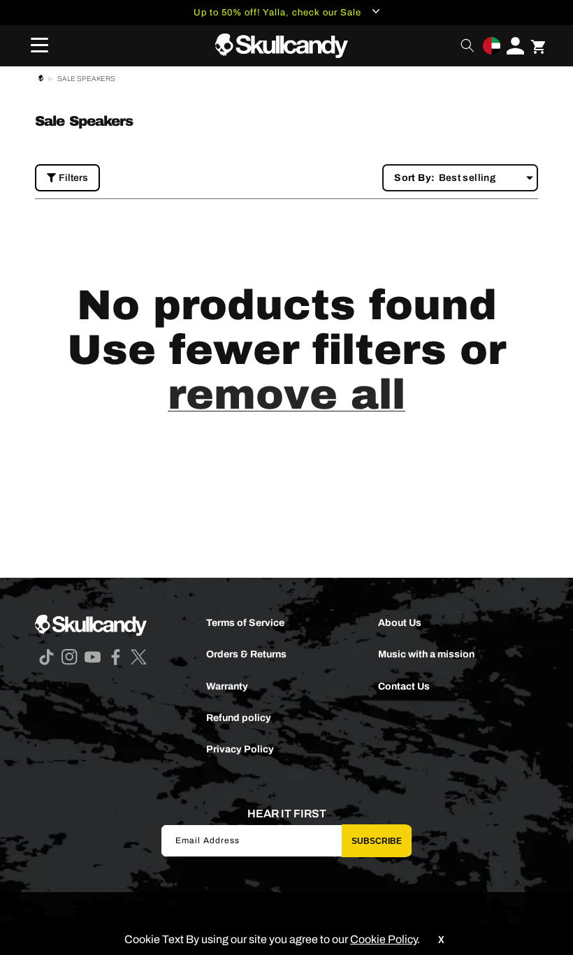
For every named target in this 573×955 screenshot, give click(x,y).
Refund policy (238, 718)
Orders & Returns (246, 654)
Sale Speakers (86, 78)
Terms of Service (245, 623)
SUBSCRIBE (376, 841)
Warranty (227, 686)
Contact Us (404, 686)
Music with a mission (426, 654)
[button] (35, 45)
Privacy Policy (240, 749)
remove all (286, 394)
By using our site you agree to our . (302, 939)
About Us (399, 623)
